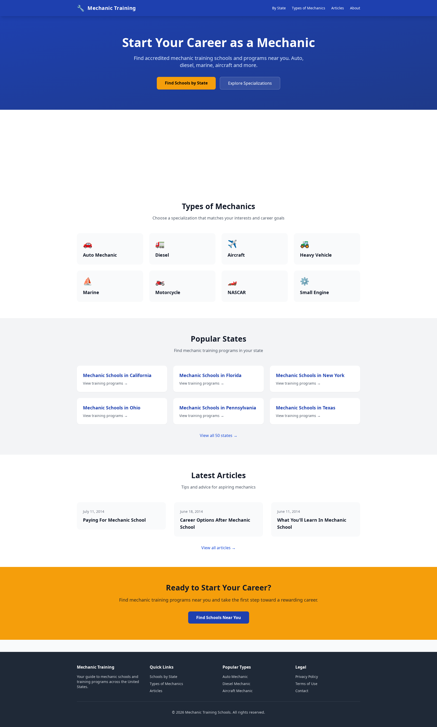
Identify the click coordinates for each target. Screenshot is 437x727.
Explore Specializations (250, 83)
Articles (337, 8)
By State (279, 8)
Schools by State (163, 676)
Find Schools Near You (218, 617)
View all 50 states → (218, 435)
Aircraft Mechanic (238, 690)
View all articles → (218, 547)
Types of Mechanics (308, 8)
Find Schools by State (186, 83)
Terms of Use (306, 683)
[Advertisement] (218, 163)
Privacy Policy (306, 676)
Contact (301, 690)
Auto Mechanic (235, 676)
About (355, 8)
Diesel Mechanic (236, 683)
